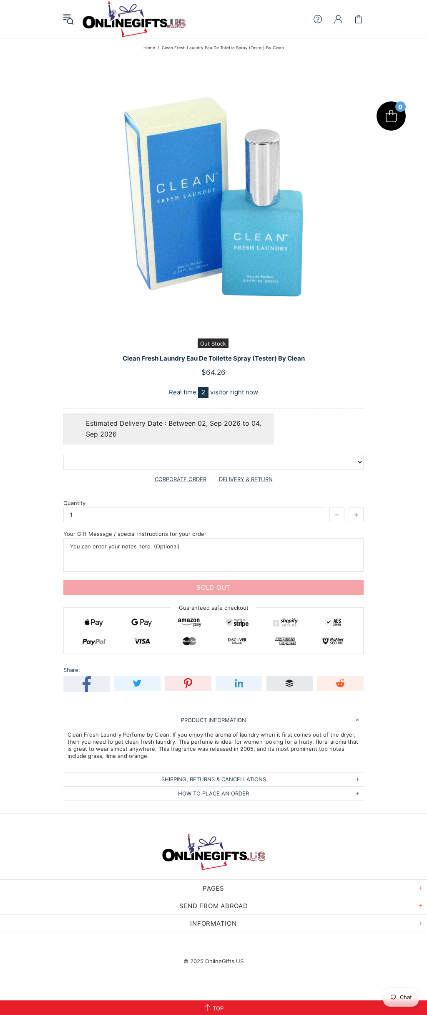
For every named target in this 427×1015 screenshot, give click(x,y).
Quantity (74, 503)
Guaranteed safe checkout (214, 607)
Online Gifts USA (134, 19)
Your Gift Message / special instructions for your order (134, 533)
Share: (71, 670)
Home (149, 47)
